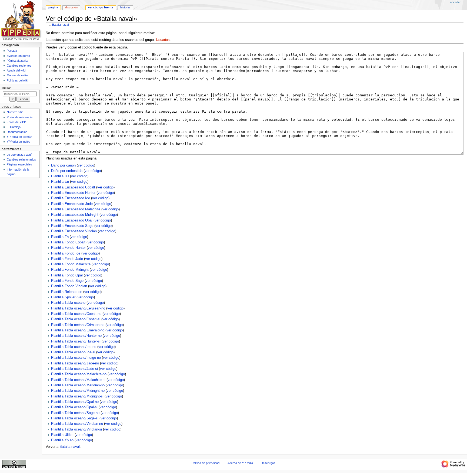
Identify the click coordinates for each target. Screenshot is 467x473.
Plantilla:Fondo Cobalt (68, 242)
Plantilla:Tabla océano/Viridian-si (76, 429)
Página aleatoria (17, 60)
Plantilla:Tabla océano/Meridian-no (78, 385)
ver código (86, 165)
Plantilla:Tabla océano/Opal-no (75, 402)
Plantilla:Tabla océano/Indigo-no (76, 358)
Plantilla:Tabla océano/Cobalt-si (75, 319)
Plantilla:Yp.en (62, 440)
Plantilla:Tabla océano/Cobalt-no (76, 314)
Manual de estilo (17, 75)
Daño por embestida (66, 171)
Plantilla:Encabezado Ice (70, 198)
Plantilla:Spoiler (63, 297)
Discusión (71, 7)
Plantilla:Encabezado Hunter (73, 193)
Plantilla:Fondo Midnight (70, 270)
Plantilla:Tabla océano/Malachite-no (78, 374)
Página (53, 7)
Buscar (6, 87)
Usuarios (163, 40)
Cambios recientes (19, 65)
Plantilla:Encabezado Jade (72, 204)
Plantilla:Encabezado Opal (71, 220)
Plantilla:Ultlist (62, 435)
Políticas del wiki (17, 80)
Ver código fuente (100, 7)
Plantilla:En (60, 182)
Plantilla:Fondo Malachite (71, 264)
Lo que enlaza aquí (19, 154)
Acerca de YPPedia (240, 463)
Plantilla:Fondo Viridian (69, 286)
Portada (12, 50)
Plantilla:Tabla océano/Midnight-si (77, 396)
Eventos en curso (18, 55)
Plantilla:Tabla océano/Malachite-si (78, 380)
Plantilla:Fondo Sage (67, 281)
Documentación (17, 131)
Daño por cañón (63, 165)
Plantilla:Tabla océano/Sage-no (75, 413)
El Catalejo (14, 127)
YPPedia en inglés (18, 141)
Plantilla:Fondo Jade (67, 259)
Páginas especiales (19, 164)
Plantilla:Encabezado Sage (72, 226)
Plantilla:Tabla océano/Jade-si (74, 369)
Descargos (268, 463)
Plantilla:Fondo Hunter (68, 248)
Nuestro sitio (15, 112)
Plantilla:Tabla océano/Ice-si (73, 352)
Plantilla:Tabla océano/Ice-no (73, 347)
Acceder (455, 2)
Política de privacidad (205, 463)
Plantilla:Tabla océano (68, 303)
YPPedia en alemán (19, 136)
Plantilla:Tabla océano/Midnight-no (78, 391)
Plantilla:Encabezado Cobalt (73, 187)
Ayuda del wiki (16, 70)
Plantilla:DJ (60, 176)
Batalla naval (60, 24)
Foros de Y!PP (16, 122)
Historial (125, 7)
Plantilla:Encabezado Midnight (74, 215)
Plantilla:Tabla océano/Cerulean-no (78, 308)
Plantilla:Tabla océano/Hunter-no (76, 336)
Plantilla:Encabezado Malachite (75, 209)
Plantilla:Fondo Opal (67, 275)
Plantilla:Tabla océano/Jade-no (75, 363)
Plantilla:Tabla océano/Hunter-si (76, 341)
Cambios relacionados (21, 159)
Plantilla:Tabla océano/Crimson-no (77, 325)
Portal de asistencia (19, 117)
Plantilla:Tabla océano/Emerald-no (77, 330)
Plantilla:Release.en (66, 292)
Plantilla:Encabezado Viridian (74, 231)
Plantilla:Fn (60, 237)
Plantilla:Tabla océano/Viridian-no (77, 424)
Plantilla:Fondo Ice (65, 253)
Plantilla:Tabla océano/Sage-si (74, 418)
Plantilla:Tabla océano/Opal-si (74, 407)
